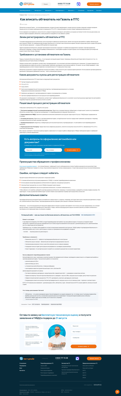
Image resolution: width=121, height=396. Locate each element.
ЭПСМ (84, 377)
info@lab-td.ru (58, 359)
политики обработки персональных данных (34, 155)
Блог (21, 368)
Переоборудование (25, 10)
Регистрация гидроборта (47, 373)
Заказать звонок (94, 4)
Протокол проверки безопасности (70, 370)
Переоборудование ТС (47, 363)
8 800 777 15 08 (64, 3)
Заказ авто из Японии (88, 365)
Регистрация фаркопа (46, 370)
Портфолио (90, 10)
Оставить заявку (71, 150)
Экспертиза (38, 10)
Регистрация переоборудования (28, 166)
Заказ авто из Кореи (88, 368)
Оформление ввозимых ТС (90, 363)
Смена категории (45, 368)
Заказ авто (71, 10)
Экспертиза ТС (66, 363)
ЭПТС (84, 370)
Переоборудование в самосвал (49, 375)
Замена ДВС (44, 365)
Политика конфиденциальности (27, 385)
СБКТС (84, 373)
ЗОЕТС (84, 375)
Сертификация (60, 10)
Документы (48, 10)
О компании (81, 10)
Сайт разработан (92, 385)
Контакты (98, 10)
